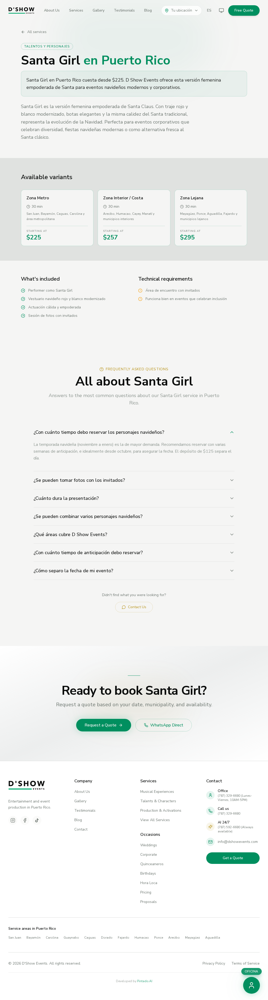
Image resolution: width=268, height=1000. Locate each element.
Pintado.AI (144, 981)
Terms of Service (245, 963)
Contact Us (137, 607)
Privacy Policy (214, 963)
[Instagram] (12, 820)
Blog (148, 10)
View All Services (155, 819)
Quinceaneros (152, 864)
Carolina (52, 937)
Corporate (148, 854)
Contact (80, 829)
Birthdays (148, 873)
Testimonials (124, 10)
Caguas (90, 937)
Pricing (145, 892)
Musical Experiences (157, 791)
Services (76, 10)
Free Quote (243, 10)
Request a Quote (100, 725)
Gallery (98, 10)
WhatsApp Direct (166, 725)
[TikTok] (36, 820)
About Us (52, 10)
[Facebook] (24, 820)
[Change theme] (221, 10)
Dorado (107, 937)
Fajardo (123, 937)
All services (37, 31)
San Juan (14, 937)
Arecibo (174, 937)
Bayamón (33, 937)
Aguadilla (212, 937)
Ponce (158, 937)
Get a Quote (233, 857)
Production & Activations (160, 810)
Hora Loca (148, 882)
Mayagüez (192, 937)
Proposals (148, 901)
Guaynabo (71, 937)
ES (209, 10)
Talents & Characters (158, 801)
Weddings (148, 845)
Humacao (142, 937)
